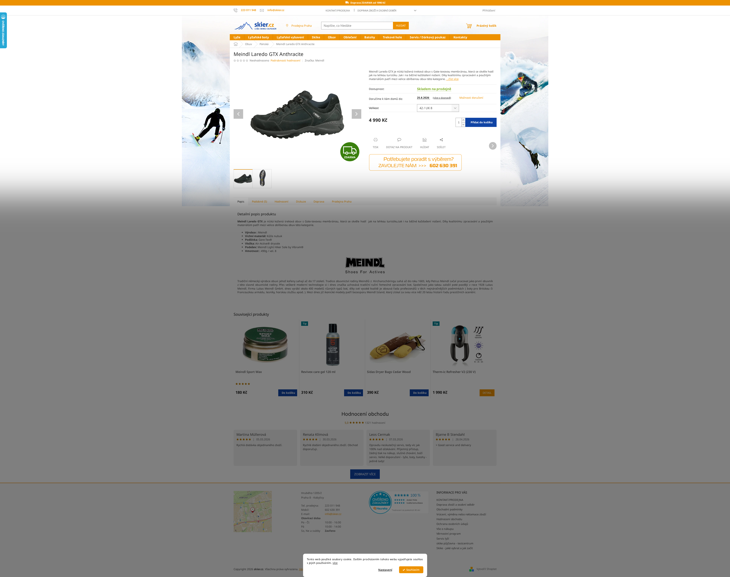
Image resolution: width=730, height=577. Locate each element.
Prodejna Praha (301, 25)
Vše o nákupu (445, 529)
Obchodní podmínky (449, 509)
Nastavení (385, 570)
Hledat (401, 25)
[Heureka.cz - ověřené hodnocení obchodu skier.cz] (399, 502)
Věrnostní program (448, 533)
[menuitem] (237, 37)
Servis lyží (442, 538)
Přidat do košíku (482, 122)
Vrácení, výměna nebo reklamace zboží (461, 514)
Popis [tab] (240, 201)
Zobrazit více (365, 474)
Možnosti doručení (471, 97)
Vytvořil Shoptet (487, 569)
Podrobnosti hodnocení (285, 60)
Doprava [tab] (319, 201)
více (335, 563)
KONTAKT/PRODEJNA (338, 10)
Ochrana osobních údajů (452, 524)
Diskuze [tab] (301, 201)
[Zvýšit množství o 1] (463, 120)
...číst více (452, 79)
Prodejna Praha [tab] (342, 201)
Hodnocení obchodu (365, 413)
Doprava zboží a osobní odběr (376, 10)
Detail (487, 393)
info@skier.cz (333, 514)
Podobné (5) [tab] (259, 201)
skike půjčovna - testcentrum (454, 543)
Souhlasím (412, 569)
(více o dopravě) (442, 97)
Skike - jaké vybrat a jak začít (454, 548)
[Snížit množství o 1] (463, 124)
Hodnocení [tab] (281, 201)
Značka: (314, 60)
